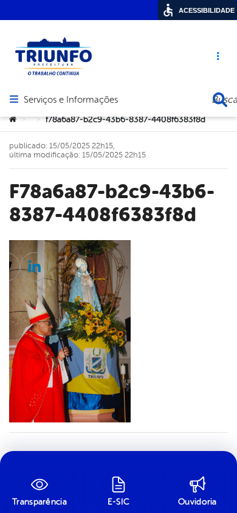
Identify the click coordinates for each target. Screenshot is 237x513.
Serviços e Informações (71, 100)
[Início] (12, 120)
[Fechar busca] (220, 100)
